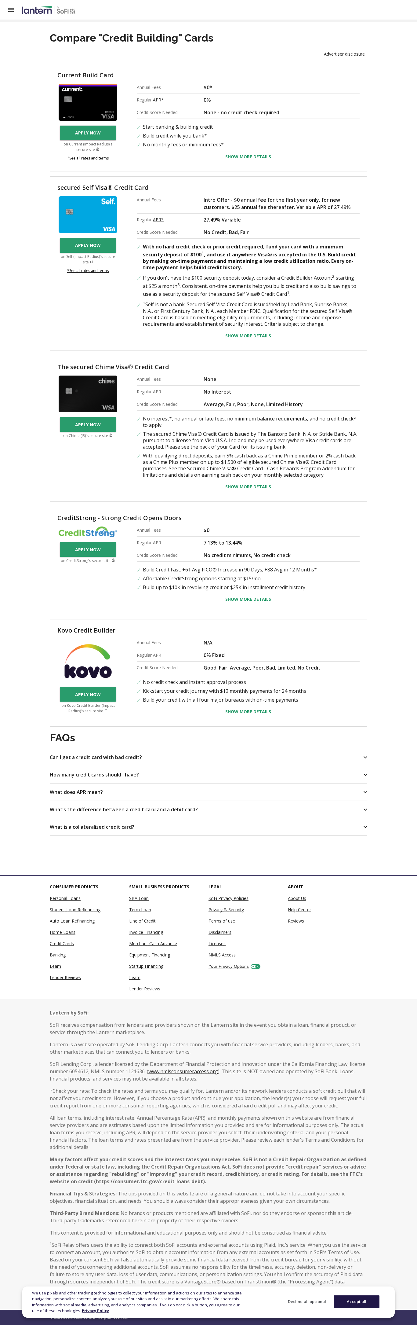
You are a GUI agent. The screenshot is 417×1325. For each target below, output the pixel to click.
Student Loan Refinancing (75, 909)
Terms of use (222, 921)
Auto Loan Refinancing (72, 921)
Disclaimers (220, 932)
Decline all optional (307, 1301)
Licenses (217, 943)
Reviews (296, 921)
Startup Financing (146, 966)
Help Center (299, 909)
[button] (208, 757)
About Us (297, 898)
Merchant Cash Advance (153, 943)
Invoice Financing (146, 932)
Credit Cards (62, 943)
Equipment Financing (149, 955)
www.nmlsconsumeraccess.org (183, 1071)
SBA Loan (139, 898)
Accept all (356, 1301)
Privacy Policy (95, 1310)
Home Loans (62, 932)
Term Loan (140, 909)
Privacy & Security (226, 909)
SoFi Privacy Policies (228, 898)
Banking (58, 955)
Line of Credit (142, 921)
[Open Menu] (14, 9)
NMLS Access (222, 955)
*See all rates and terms (88, 158)
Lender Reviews (65, 977)
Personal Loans (65, 898)
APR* (158, 100)
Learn (55, 966)
